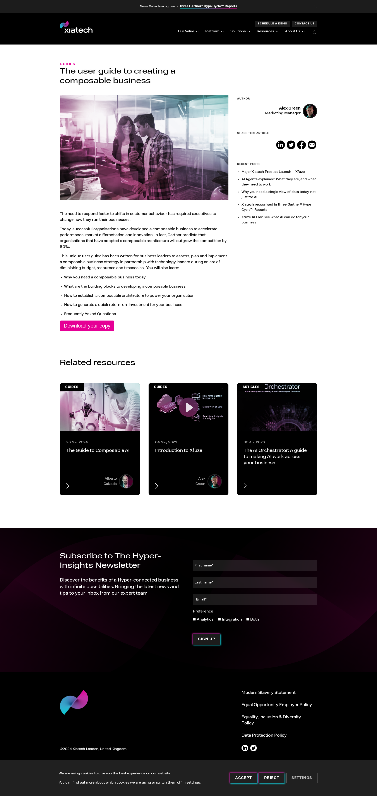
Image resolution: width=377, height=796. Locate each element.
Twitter (291, 145)
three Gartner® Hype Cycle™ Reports (208, 6)
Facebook (301, 145)
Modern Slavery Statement (269, 693)
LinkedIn (280, 145)
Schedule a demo (272, 23)
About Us (292, 31)
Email (312, 145)
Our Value (186, 31)
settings (193, 782)
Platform (212, 31)
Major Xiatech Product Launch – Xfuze (273, 172)
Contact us (305, 23)
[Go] (314, 32)
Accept (243, 778)
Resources (265, 31)
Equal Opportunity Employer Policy (277, 705)
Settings (301, 778)
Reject (271, 778)
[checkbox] (226, 619)
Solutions (238, 31)
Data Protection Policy (264, 735)
